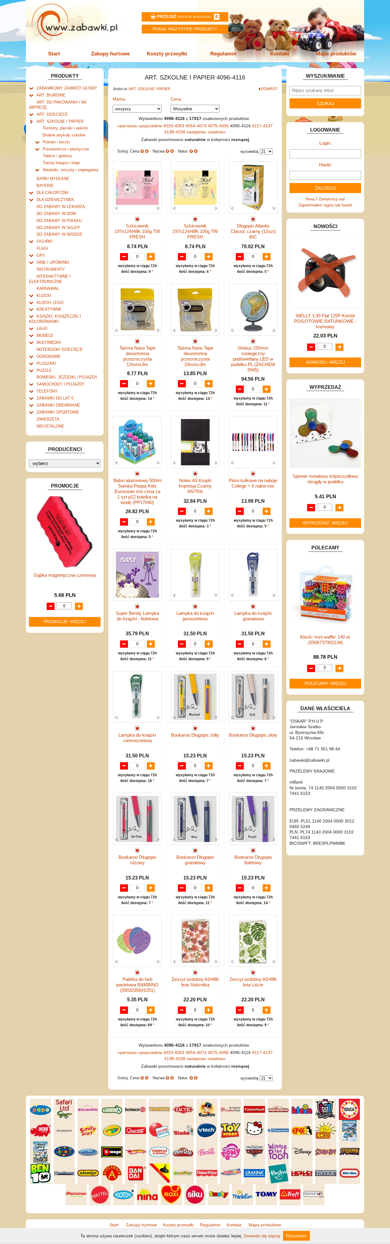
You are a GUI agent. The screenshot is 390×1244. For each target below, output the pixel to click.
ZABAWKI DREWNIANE (58, 405)
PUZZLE (44, 370)
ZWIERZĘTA (48, 419)
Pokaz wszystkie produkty (185, 28)
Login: (325, 143)
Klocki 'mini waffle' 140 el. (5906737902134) (325, 639)
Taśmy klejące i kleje (61, 162)
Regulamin (223, 54)
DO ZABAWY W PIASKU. (60, 220)
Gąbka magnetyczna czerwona (65, 575)
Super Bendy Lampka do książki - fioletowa (137, 616)
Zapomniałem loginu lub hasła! (325, 205)
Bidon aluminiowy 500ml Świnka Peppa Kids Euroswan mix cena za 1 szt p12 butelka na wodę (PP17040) (137, 491)
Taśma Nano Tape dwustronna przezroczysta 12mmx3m (137, 356)
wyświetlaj (249, 151)
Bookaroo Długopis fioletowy (253, 860)
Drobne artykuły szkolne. (65, 135)
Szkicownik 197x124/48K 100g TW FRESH (137, 231)
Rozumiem (296, 1235)
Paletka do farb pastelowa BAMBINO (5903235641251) (137, 985)
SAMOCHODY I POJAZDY (61, 384)
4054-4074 (197, 125)
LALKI (42, 328)
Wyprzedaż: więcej (325, 522)
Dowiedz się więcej (262, 1235)
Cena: (176, 99)
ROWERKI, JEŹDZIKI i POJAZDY (67, 377)
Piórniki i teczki (56, 142)
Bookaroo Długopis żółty (195, 735)
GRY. (41, 255)
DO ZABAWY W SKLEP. (58, 227)
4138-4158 (175, 131)
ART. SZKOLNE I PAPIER (60, 121)
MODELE (45, 335)
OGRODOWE (49, 356)
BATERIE (45, 185)
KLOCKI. (44, 295)
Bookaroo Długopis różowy (137, 860)
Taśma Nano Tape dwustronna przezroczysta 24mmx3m (195, 356)
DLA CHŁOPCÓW (52, 192)
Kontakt (279, 54)
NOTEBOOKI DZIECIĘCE (60, 349)
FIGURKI (45, 241)
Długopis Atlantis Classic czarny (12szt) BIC (253, 231)
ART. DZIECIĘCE (52, 114)
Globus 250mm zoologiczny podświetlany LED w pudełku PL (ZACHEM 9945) (253, 358)
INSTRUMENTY (51, 269)
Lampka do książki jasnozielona (195, 616)
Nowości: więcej (325, 362)
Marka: (119, 99)
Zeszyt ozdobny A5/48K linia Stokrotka (195, 982)
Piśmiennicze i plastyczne (66, 149)
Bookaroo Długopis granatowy (195, 860)
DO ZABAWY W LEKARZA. (61, 206)
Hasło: (325, 164)
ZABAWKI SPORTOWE (58, 412)
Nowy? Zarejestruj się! (325, 199)
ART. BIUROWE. (52, 95)
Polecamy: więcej (325, 683)
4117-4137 (262, 125)
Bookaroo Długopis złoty (253, 735)
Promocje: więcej (65, 621)
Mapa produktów (336, 54)
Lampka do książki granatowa (253, 616)
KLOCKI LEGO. (51, 302)
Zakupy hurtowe (110, 54)
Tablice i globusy (57, 155)
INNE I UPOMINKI (53, 262)
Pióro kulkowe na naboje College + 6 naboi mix (253, 483)
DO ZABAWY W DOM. (57, 213)
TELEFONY (47, 391)
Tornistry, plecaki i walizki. (66, 128)
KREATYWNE (49, 309)
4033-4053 (174, 125)
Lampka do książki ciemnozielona (137, 737)
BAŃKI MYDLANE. (53, 178)
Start (54, 54)
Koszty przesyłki (167, 54)
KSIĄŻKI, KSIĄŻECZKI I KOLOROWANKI (55, 319)
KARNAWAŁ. (48, 288)
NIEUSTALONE (50, 426)
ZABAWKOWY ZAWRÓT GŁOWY (67, 88)
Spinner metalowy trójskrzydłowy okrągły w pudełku (325, 479)
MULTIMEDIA (49, 342)
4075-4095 (219, 125)
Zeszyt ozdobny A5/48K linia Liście (253, 982)
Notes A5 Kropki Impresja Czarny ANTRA (195, 486)
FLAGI (42, 248)
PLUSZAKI (46, 363)
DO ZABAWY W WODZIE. (60, 234)
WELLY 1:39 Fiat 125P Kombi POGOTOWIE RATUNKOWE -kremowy (325, 321)
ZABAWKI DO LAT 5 (55, 398)
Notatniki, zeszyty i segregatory (71, 169)
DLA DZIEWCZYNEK (55, 199)
